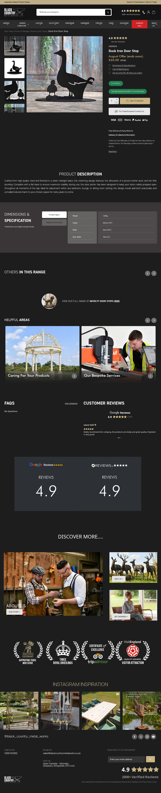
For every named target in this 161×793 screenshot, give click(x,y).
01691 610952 (10, 753)
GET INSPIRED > (121, 616)
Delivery (88, 782)
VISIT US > (118, 579)
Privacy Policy (146, 782)
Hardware (85, 23)
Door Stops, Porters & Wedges (17, 31)
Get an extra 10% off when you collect (127, 73)
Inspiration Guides (10, 2)
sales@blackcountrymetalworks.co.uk (62, 753)
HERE (117, 301)
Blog (136, 782)
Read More (113, 151)
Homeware (69, 23)
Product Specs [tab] (54, 215)
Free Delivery (115, 83)
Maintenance (101, 782)
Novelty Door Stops (39, 31)
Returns (93, 782)
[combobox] (74, 12)
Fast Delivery (139, 2)
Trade (154, 2)
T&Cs (140, 782)
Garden (6, 23)
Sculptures (54, 23)
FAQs (129, 782)
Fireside (99, 23)
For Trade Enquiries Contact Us (131, 111)
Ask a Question (71, 403)
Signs (111, 23)
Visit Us (148, 2)
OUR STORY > (14, 612)
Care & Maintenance (120, 69)
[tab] (54, 222)
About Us (130, 2)
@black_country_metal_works (26, 736)
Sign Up (150, 759)
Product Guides (24, 2)
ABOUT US (16, 605)
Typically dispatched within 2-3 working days (127, 91)
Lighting (39, 23)
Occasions (124, 23)
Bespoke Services (121, 782)
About (84, 782)
